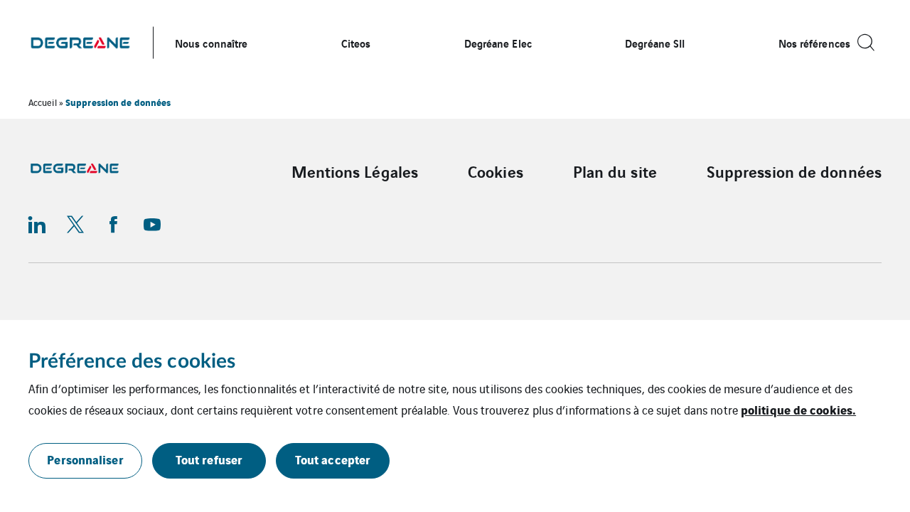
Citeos (356, 42)
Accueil (42, 102)
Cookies (495, 171)
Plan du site (615, 171)
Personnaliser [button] (85, 459)
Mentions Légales (355, 171)
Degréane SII (655, 42)
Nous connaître (211, 42)
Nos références (814, 42)
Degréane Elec (498, 42)
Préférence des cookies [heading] (131, 361)
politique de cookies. (798, 409)
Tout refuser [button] (209, 459)
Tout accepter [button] (332, 459)
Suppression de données (794, 171)
